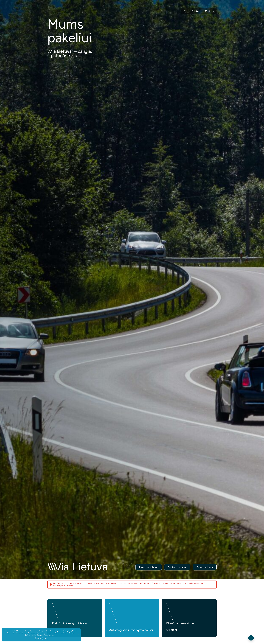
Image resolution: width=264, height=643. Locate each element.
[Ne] (78, 635)
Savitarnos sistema (177, 567)
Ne (46, 638)
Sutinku (39, 638)
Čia (56, 635)
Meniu (208, 11)
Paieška (195, 11)
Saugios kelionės (205, 567)
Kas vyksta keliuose (148, 567)
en (185, 11)
